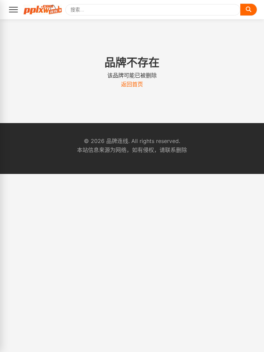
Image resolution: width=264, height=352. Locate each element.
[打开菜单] (13, 9)
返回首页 (132, 84)
